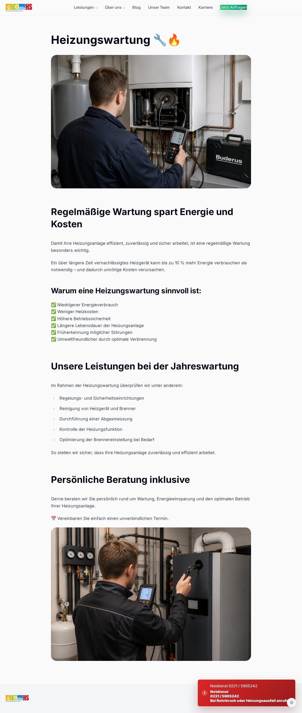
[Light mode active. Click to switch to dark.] (291, 702)
